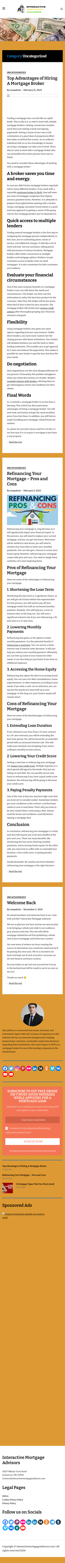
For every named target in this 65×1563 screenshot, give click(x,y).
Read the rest (15, 442)
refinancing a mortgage (18, 645)
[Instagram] (17, 1068)
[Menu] (3, 8)
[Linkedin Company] (34, 1522)
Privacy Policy (9, 1503)
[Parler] (17, 1522)
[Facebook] (5, 1068)
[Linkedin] (34, 1068)
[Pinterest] (23, 1068)
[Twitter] (11, 1068)
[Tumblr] (58, 1522)
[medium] (40, 1068)
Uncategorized (16, 72)
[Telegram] (52, 1522)
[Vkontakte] (58, 1068)
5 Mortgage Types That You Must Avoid (35, 1184)
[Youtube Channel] (11, 1074)
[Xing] (17, 1528)
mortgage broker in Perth (29, 192)
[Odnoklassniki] (46, 1068)
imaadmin (15, 90)
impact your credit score (23, 766)
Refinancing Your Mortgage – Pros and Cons (27, 478)
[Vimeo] (52, 1068)
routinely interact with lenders (22, 381)
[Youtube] (5, 1074)
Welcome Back (21, 902)
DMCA (5, 1496)
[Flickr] (28, 1068)
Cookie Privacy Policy (12, 1500)
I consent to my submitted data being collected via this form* (27, 1130)
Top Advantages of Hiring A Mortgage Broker (24, 1166)
